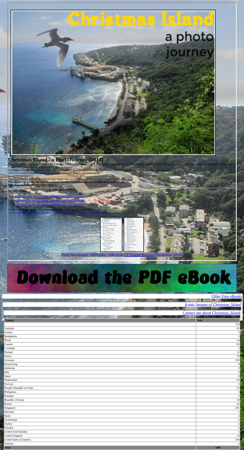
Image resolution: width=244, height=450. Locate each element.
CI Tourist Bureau (138, 255)
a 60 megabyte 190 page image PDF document (49, 200)
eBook (104, 212)
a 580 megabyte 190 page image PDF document (49, 196)
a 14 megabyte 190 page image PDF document (49, 204)
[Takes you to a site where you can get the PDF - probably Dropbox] (122, 291)
